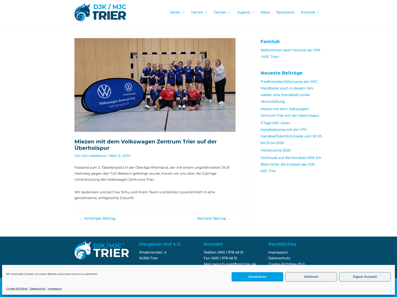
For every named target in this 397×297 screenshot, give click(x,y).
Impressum (55, 288)
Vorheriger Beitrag (97, 218)
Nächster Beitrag (213, 218)
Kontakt (308, 12)
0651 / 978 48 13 (230, 252)
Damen (220, 12)
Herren (197, 12)
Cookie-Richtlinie (17, 288)
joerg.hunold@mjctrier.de (234, 264)
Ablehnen (311, 277)
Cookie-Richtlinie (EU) (286, 264)
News (265, 12)
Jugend (243, 12)
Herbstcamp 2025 (276, 150)
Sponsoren (285, 12)
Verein (175, 12)
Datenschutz (37, 288)
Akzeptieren (257, 277)
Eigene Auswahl (365, 277)
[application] (183, 12)
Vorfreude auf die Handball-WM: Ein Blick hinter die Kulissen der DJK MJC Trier (291, 164)
